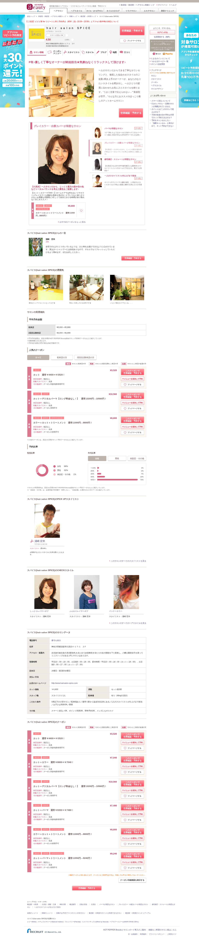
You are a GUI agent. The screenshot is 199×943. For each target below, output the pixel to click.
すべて (38, 357)
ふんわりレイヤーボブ (78, 611)
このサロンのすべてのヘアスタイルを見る (128, 623)
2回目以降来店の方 (85, 357)
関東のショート (47, 913)
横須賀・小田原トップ (88, 16)
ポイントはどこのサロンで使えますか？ (162, 110)
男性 (117, 458)
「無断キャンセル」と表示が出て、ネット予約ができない (162, 124)
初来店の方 (62, 357)
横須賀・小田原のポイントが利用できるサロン (105, 913)
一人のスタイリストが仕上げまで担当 (47, 907)
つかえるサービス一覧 (159, 61)
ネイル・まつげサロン (94, 11)
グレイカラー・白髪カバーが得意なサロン (133, 904)
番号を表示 (56, 640)
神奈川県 (63, 904)
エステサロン (149, 11)
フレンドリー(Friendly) (73, 922)
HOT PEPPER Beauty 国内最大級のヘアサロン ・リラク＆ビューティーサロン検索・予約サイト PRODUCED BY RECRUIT (36, 8)
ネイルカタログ (113, 11)
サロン (153, 76)
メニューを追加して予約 (133, 379)
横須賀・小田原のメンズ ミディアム (138, 913)
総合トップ (31, 16)
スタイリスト (156, 79)
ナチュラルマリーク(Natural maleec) (50, 922)
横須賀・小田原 (32, 904)
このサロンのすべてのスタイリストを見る (128, 561)
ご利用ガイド (171, 934)
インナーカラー (115, 611)
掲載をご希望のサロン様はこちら (162, 930)
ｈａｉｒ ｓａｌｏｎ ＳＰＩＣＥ (68, 28)
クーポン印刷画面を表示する (132, 880)
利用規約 (143, 934)
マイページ (162, 5)
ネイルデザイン (157, 89)
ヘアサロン (58, 11)
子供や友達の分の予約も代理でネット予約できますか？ (162, 116)
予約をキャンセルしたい (160, 120)
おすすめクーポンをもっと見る (73, 222)
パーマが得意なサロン (107, 904)
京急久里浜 (83, 904)
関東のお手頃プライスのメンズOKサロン (70, 913)
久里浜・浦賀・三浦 (49, 904)
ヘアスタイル (76, 11)
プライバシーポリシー (156, 934)
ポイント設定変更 (158, 64)
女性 (97, 458)
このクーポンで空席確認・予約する (132, 372)
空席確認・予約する (132, 30)
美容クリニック (167, 11)
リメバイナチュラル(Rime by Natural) (95, 922)
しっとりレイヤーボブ (39, 611)
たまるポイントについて (160, 58)
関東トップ (73, 16)
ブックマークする (134, 41)
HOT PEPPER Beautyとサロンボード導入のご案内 (124, 930)
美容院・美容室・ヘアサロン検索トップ (137, 5)
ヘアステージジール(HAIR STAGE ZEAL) (124, 922)
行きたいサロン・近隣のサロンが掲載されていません (162, 105)
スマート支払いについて (160, 101)
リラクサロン (131, 11)
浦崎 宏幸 (40, 541)
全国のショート (32, 913)
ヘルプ (173, 5)
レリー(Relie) (31, 922)
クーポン (154, 82)
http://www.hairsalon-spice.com (64, 683)
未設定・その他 (137, 458)
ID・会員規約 (132, 934)
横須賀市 (72, 904)
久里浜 (93, 904)
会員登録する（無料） (162, 37)
